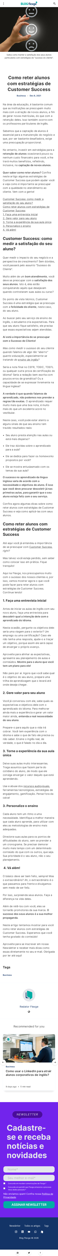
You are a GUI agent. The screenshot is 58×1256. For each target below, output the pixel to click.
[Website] (29, 1011)
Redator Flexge (29, 1006)
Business (21, 96)
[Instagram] (16, 1232)
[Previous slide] (3, 1062)
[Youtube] (29, 1232)
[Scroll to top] (40, 1253)
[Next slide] (55, 1062)
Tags (46, 1226)
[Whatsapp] (35, 1232)
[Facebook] (42, 1231)
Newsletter (14, 1226)
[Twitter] (29, 1253)
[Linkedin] (17, 1253)
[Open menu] (3, 3)
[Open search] (54, 3)
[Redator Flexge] (29, 995)
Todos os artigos (32, 1226)
